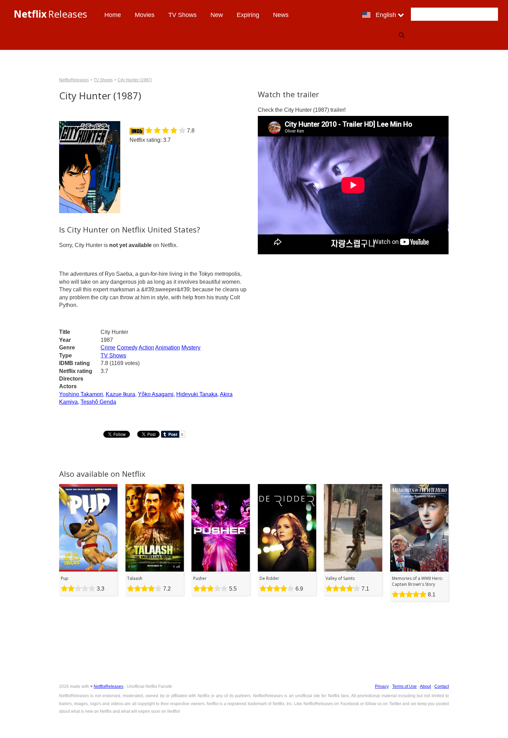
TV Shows (182, 14)
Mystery (190, 347)
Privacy (382, 686)
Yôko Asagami (155, 394)
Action (146, 347)
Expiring (248, 14)
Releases (50, 13)
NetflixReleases (74, 80)
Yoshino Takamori (81, 394)
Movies (144, 14)
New (216, 14)
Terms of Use (404, 686)
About (425, 686)
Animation (167, 347)
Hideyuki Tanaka (196, 394)
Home (112, 14)
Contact (441, 686)
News (281, 14)
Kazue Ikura (120, 394)
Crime (108, 347)
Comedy (127, 347)
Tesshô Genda (98, 402)
